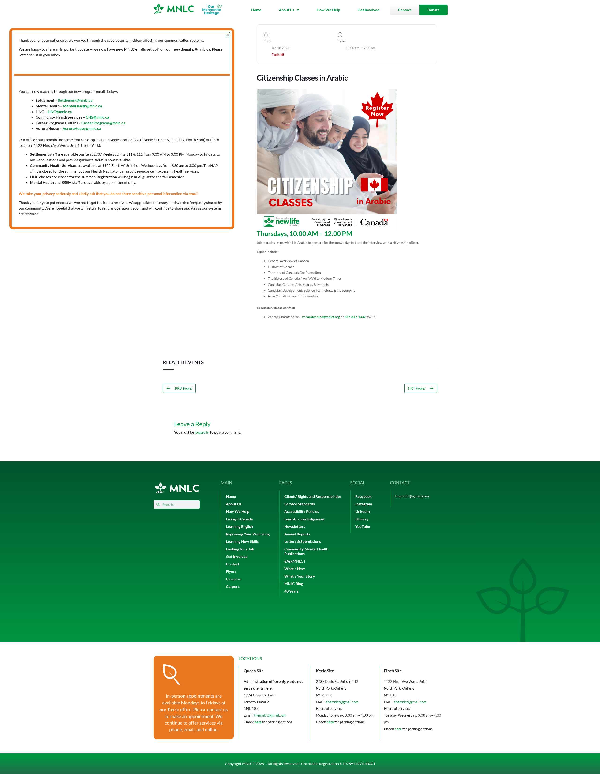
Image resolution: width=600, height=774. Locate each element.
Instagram (363, 504)
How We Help (328, 10)
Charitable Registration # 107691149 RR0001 (338, 763)
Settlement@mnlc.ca (75, 100)
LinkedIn (362, 511)
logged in (202, 432)
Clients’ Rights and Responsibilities (312, 496)
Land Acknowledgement (304, 519)
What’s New (294, 568)
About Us (286, 10)
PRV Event (183, 388)
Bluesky (362, 519)
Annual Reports (297, 534)
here (258, 722)
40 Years (291, 591)
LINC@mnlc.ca (60, 111)
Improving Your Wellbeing (248, 534)
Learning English (239, 526)
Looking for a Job (240, 549)
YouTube (362, 526)
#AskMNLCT (295, 561)
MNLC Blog (293, 583)
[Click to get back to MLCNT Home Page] (177, 488)
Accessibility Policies (301, 511)
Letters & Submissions (302, 541)
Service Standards (299, 504)
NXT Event (416, 388)
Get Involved (368, 10)
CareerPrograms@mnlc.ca (103, 122)
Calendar (233, 579)
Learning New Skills (242, 541)
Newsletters (294, 526)
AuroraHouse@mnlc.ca (82, 128)
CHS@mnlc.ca (97, 117)
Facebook (363, 496)
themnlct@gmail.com (412, 496)
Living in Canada (239, 519)
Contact (232, 564)
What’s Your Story (299, 576)
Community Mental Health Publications (306, 551)
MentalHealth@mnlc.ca (82, 106)
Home (256, 10)
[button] (228, 34)
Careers (233, 586)
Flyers (231, 571)
